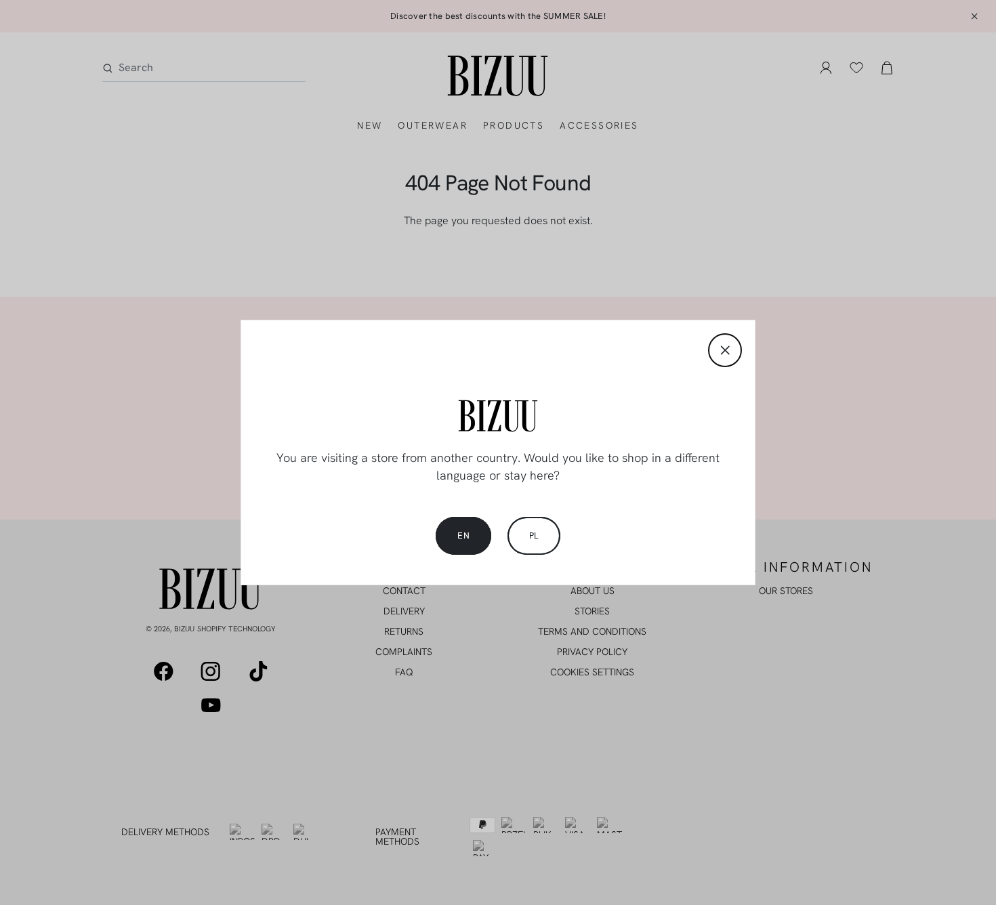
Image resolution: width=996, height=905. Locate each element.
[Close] (725, 350)
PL (534, 535)
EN (463, 535)
